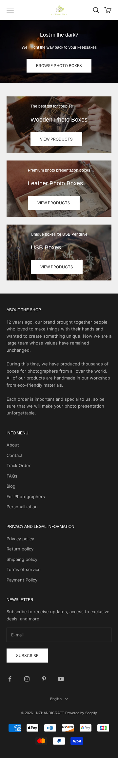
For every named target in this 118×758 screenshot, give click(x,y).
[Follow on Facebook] (10, 679)
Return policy (20, 548)
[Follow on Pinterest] (44, 679)
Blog (11, 486)
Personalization (22, 506)
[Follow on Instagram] (27, 679)
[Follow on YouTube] (61, 679)
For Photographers (26, 496)
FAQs (12, 476)
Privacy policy (20, 538)
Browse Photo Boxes (59, 65)
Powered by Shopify (81, 713)
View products (56, 139)
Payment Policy (22, 579)
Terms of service (24, 569)
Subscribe (27, 655)
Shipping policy (22, 559)
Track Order (18, 465)
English (56, 699)
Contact (15, 455)
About (13, 444)
